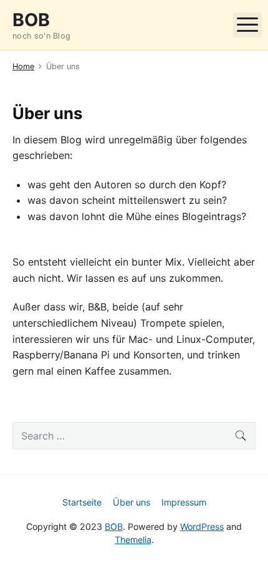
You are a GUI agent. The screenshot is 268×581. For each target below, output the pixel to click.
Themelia (133, 539)
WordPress (202, 526)
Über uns (131, 502)
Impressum (183, 502)
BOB (114, 526)
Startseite (82, 502)
